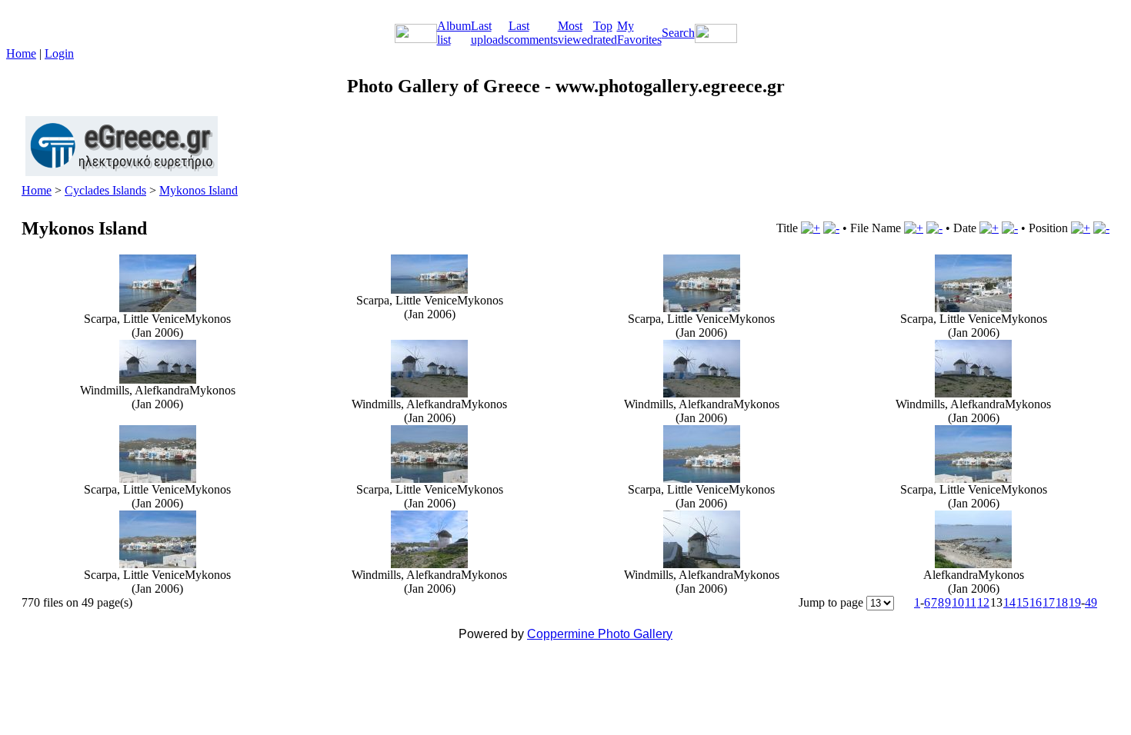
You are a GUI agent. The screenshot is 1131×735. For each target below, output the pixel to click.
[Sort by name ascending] (913, 227)
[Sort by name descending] (934, 227)
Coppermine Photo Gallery (599, 633)
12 (983, 602)
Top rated (605, 32)
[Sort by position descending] (1101, 227)
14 (1009, 602)
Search (678, 32)
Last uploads (490, 32)
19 (1075, 602)
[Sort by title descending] (831, 227)
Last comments (533, 32)
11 (970, 602)
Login (59, 53)
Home (21, 53)
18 (1062, 602)
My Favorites (639, 32)
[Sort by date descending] (1010, 227)
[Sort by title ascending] (810, 227)
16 (1035, 602)
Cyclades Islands (105, 190)
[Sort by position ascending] (1080, 227)
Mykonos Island (198, 190)
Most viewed (575, 32)
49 (1091, 602)
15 (1022, 602)
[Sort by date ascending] (989, 227)
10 (958, 602)
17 (1049, 602)
